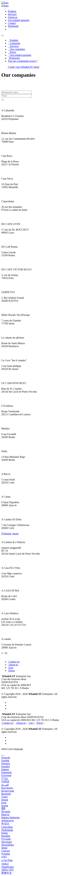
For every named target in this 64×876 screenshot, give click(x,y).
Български (7, 787)
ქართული (7, 820)
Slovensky (6, 841)
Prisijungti (14, 58)
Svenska (5, 853)
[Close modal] (2, 755)
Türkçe (5, 863)
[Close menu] (2, 35)
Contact (12, 23)
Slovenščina (7, 844)
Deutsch (5, 763)
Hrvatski (5, 811)
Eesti (3, 802)
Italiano (5, 769)
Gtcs (10, 667)
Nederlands (7, 830)
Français (5, 757)
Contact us (14, 661)
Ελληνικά (6, 775)
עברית (4, 778)
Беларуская (7, 790)
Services (12, 14)
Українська (7, 866)
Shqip (4, 847)
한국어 (5, 823)
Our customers (16, 49)
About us (12, 17)
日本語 (5, 781)
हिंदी (3, 808)
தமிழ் (4, 856)
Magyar (5, 814)
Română (5, 836)
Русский (6, 838)
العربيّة (5, 784)
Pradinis (13, 40)
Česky (4, 796)
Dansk (4, 799)
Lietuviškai (7, 827)
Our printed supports (18, 20)
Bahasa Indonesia (10, 817)
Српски (5, 850)
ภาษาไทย (6, 860)
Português (6, 772)
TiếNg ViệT (7, 869)
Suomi (4, 805)
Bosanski (6, 793)
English (5, 760)
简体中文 (6, 872)
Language (14, 43)
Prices (12, 52)
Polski (4, 833)
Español (5, 766)
